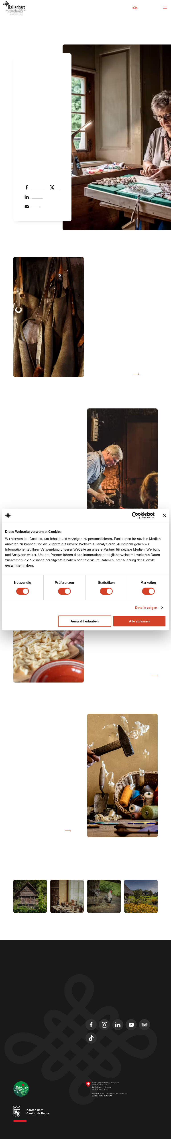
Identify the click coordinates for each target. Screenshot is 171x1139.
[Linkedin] (117, 1024)
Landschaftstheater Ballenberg (37, 1045)
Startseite (31, 66)
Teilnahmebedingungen (130, 1119)
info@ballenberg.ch (28, 989)
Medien (19, 1029)
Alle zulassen (139, 621)
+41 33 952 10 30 (25, 983)
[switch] (64, 591)
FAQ (16, 1037)
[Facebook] (91, 1024)
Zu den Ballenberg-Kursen (33, 830)
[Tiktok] (91, 1038)
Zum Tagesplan (115, 374)
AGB (107, 1119)
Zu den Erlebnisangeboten (119, 675)
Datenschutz (93, 1123)
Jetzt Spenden (119, 7)
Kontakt (19, 1013)
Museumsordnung (117, 1123)
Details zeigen (146, 608)
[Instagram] (104, 1024)
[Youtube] (131, 1024)
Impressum (92, 1119)
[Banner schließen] (164, 515)
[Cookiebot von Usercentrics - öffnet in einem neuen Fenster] (135, 515)
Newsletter (22, 1021)
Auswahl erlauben (85, 621)
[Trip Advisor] (144, 1024)
